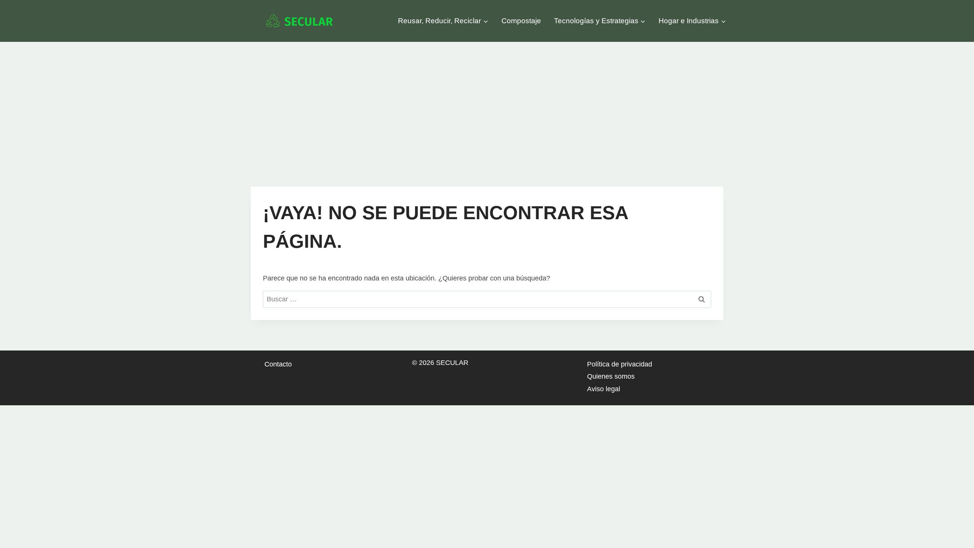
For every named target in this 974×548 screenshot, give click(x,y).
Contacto (278, 364)
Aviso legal (603, 389)
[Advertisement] (487, 99)
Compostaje (521, 21)
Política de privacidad (619, 364)
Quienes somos (611, 376)
